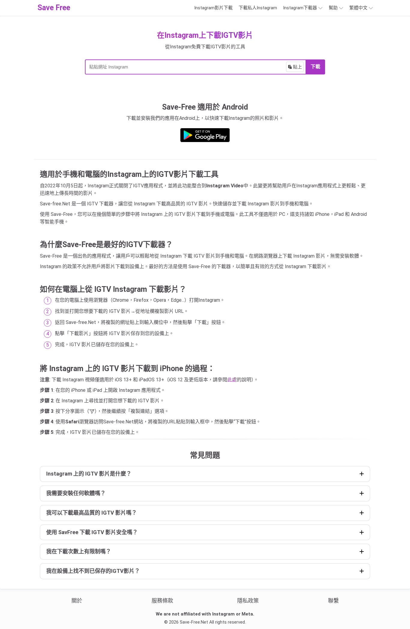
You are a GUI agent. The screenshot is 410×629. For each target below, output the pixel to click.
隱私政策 (248, 600)
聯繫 (333, 600)
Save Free (54, 7)
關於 (76, 600)
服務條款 (162, 600)
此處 (232, 380)
